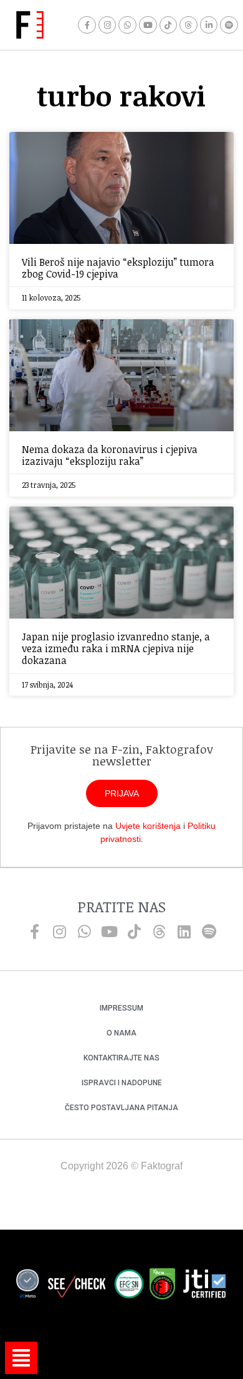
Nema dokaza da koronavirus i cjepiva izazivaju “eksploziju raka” (110, 455)
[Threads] (188, 25)
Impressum (121, 1008)
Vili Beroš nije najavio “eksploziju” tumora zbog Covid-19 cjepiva (118, 268)
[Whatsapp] (127, 25)
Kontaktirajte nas (121, 1058)
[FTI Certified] (204, 1285)
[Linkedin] (183, 931)
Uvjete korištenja (148, 826)
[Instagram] (107, 25)
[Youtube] (148, 25)
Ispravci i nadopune (122, 1082)
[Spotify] (229, 25)
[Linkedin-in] (209, 25)
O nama (121, 1033)
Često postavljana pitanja (121, 1107)
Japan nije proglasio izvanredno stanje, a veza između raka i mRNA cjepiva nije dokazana (116, 648)
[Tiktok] (169, 25)
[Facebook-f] (87, 25)
